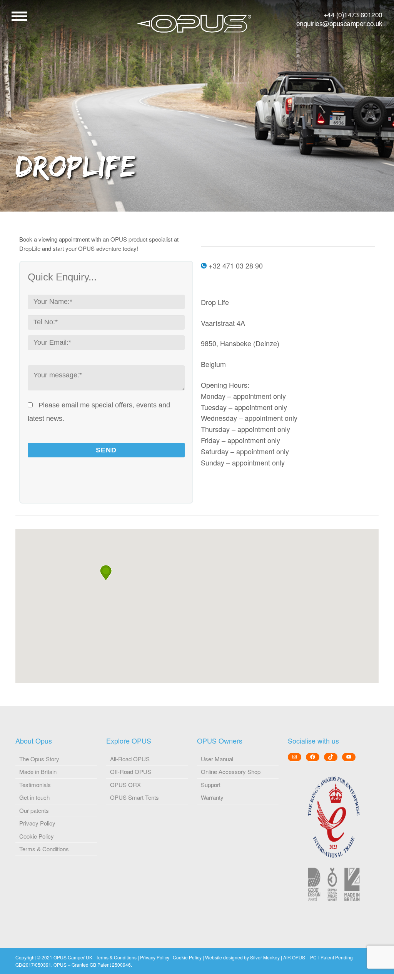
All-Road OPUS (130, 759)
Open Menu (19, 16)
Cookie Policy (36, 836)
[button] (106, 573)
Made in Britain (38, 771)
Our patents (34, 810)
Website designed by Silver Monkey (242, 957)
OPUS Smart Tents (134, 797)
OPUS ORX (125, 785)
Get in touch (34, 797)
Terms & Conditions (44, 849)
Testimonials (35, 785)
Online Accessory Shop (230, 771)
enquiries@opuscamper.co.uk (339, 23)
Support (210, 785)
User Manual (217, 759)
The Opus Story (39, 759)
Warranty (212, 797)
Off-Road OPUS (130, 771)
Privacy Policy (37, 823)
